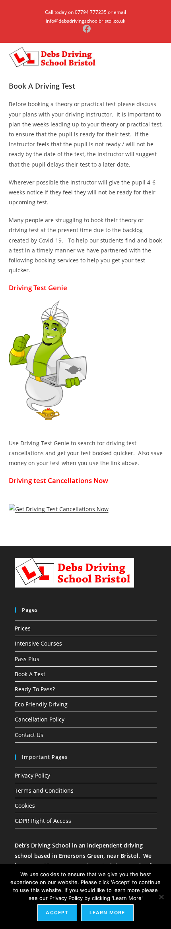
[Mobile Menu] (160, 58)
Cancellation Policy (39, 719)
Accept (57, 912)
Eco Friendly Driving (41, 704)
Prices (23, 628)
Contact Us (29, 735)
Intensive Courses (38, 643)
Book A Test (30, 674)
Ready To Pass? (35, 689)
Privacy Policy (32, 775)
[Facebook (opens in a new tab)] (85, 29)
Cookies (25, 805)
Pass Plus (27, 659)
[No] (161, 897)
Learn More (107, 912)
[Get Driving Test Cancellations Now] (59, 508)
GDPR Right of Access (43, 820)
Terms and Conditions (44, 790)
